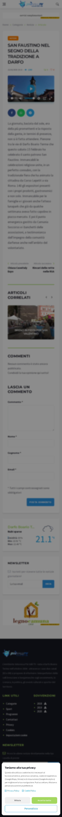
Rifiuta (17, 800)
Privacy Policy (13, 790)
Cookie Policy (30, 790)
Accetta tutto (44, 800)
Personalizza (31, 808)
